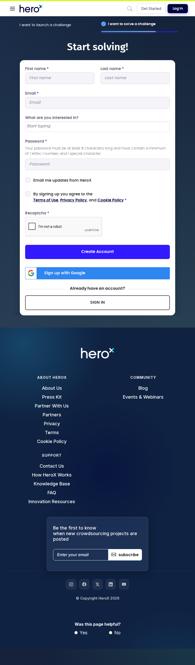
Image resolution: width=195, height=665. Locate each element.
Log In (178, 8)
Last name (112, 69)
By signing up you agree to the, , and (80, 197)
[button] (12, 9)
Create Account (97, 252)
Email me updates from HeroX (62, 180)
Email (32, 93)
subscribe (129, 554)
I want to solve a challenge (132, 24)
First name (37, 69)
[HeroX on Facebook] (84, 584)
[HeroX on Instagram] (71, 584)
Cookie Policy (111, 200)
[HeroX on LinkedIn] (111, 584)
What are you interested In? (51, 118)
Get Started (151, 8)
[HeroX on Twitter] (97, 584)
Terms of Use (45, 200)
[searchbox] (97, 126)
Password (36, 141)
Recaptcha (37, 213)
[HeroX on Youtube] (124, 584)
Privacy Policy (73, 200)
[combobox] (97, 127)
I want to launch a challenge (45, 25)
